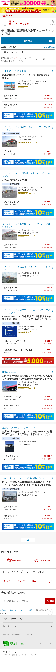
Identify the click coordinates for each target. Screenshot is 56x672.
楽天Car (3, 610)
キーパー (7, 581)
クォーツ (21, 581)
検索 (52, 601)
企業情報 (6, 634)
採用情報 (29, 634)
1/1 (28, 540)
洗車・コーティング (16, 610)
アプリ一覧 (6, 655)
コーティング (44, 560)
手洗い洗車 (17, 560)
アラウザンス (48, 580)
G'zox (35, 581)
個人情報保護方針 (17, 634)
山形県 (29, 610)
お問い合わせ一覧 (17, 655)
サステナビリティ (30, 655)
